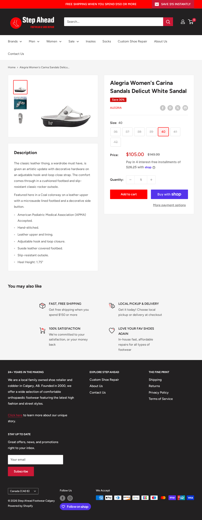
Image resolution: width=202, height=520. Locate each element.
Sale (71, 41)
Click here (15, 415)
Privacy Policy (159, 392)
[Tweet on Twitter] (177, 108)
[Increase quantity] (151, 180)
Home (12, 67)
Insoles (90, 41)
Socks (106, 41)
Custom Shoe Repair (132, 41)
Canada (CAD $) (20, 491)
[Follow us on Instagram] (70, 498)
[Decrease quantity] (130, 180)
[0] (190, 21)
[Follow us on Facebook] (62, 498)
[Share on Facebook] (163, 108)
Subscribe (21, 471)
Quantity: (117, 179)
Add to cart (129, 194)
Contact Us (16, 54)
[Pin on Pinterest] (170, 108)
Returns (154, 386)
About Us (160, 41)
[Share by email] (185, 108)
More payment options (169, 205)
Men (32, 41)
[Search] (168, 21)
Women (51, 41)
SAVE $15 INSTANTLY (176, 4)
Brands (13, 41)
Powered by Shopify (20, 506)
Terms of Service (161, 399)
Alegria (116, 107)
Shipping (155, 380)
